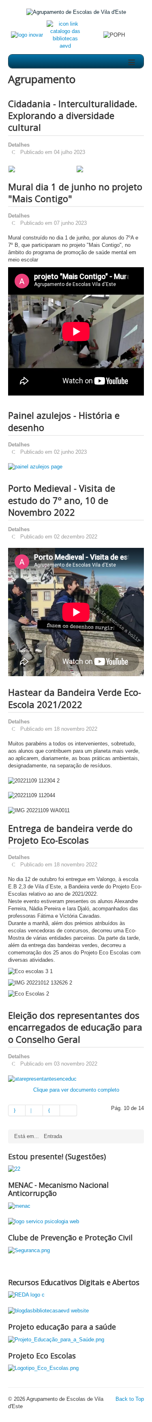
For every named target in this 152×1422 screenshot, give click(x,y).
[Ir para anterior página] (34, 1110)
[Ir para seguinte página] (51, 1110)
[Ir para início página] (17, 1110)
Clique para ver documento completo (76, 1090)
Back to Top (130, 1399)
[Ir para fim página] (68, 1110)
